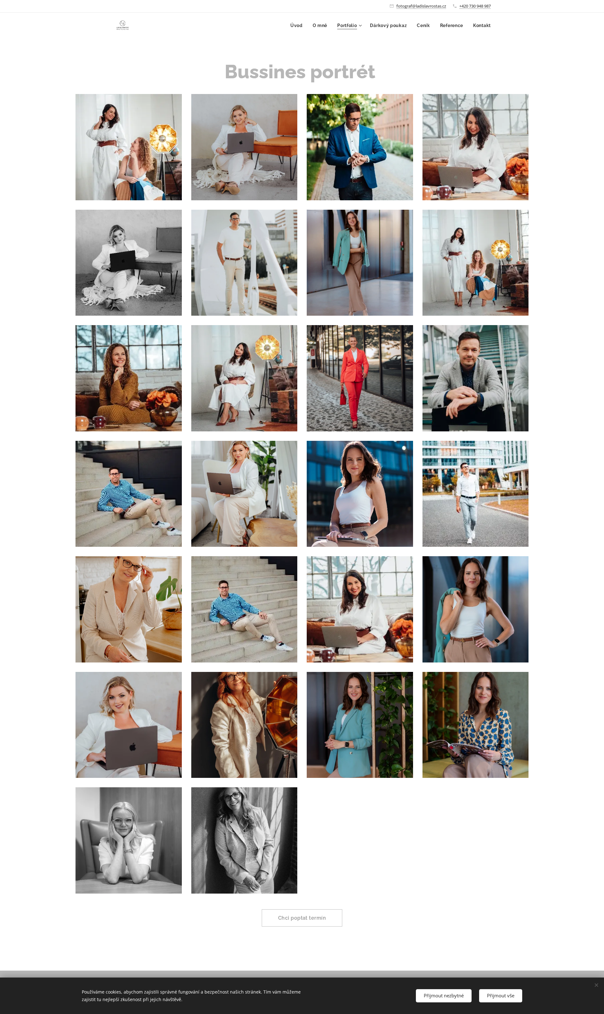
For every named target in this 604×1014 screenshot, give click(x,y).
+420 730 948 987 (475, 6)
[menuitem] (298, 25)
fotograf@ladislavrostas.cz (421, 6)
